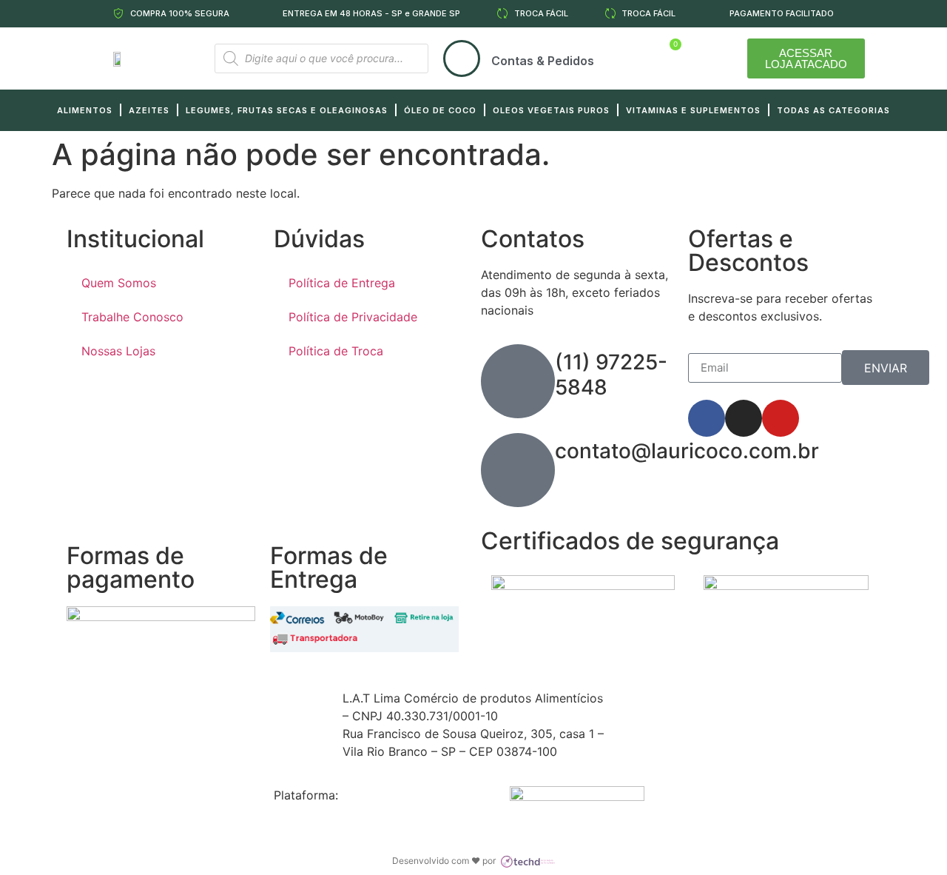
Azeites (149, 110)
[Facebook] (706, 418)
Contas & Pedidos (542, 60)
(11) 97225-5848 (611, 374)
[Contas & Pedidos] (461, 58)
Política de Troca (336, 350)
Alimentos (84, 110)
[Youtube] (780, 418)
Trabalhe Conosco (132, 316)
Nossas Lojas (118, 350)
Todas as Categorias (833, 110)
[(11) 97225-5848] (518, 381)
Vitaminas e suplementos (693, 110)
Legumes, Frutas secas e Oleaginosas (287, 110)
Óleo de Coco (440, 110)
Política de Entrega (342, 282)
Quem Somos (118, 282)
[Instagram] (743, 418)
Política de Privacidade (353, 316)
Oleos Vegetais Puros (551, 110)
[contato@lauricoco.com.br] (518, 470)
